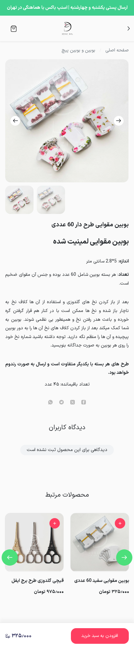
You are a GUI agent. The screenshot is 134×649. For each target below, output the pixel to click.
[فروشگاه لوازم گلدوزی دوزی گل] (67, 28)
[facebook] (83, 403)
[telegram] (61, 403)
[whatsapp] (50, 403)
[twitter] (72, 403)
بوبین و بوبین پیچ (78, 50)
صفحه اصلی (117, 50)
